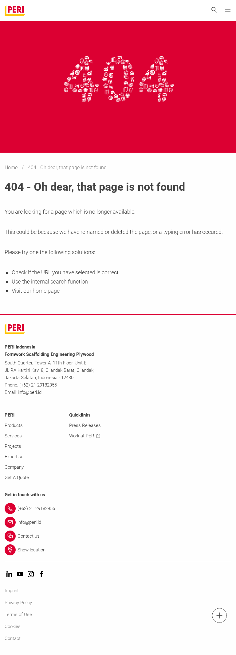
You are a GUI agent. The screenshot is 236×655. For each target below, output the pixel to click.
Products (14, 425)
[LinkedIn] (9, 574)
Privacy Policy (18, 602)
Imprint (12, 590)
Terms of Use (18, 614)
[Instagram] (30, 574)
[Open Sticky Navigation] (219, 615)
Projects (13, 446)
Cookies (13, 626)
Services (13, 436)
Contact (13, 638)
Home (12, 167)
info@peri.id (29, 392)
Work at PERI (82, 436)
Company (14, 467)
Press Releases (85, 425)
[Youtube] (20, 574)
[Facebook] (41, 574)
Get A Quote (17, 477)
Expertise (14, 456)
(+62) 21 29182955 (38, 385)
